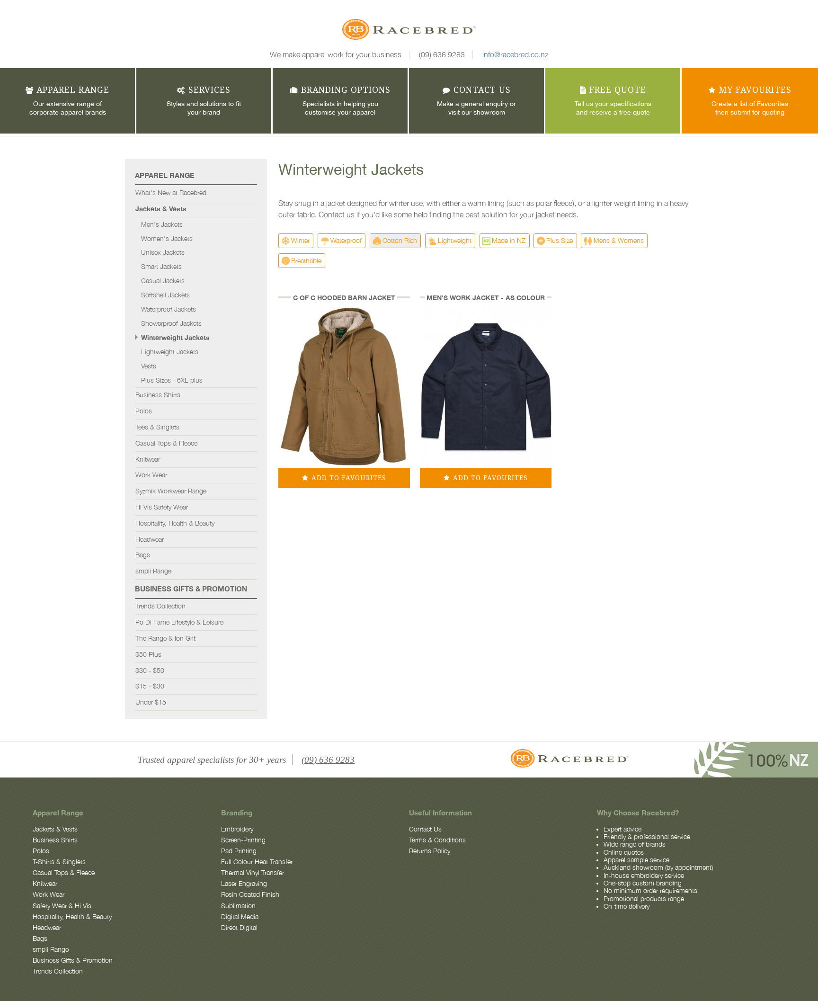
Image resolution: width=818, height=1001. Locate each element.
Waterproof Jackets (168, 309)
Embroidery (237, 829)
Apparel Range (165, 175)
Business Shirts (157, 395)
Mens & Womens (619, 240)
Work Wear (151, 475)
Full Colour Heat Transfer (257, 862)
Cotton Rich (399, 240)
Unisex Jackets (163, 252)
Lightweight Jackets (169, 352)
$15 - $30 (149, 686)
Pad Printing (239, 851)
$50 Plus (148, 654)
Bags (142, 555)
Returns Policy (429, 851)
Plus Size (559, 240)
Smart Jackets (161, 266)
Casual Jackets (163, 281)
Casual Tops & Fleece (166, 443)
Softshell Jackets (165, 295)
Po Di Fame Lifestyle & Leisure (179, 622)
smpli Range (153, 571)
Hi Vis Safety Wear (161, 507)
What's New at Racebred (170, 193)
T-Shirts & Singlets (59, 862)
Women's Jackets (167, 238)
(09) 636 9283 (442, 54)
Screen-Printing (243, 840)
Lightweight (454, 240)
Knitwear (147, 459)
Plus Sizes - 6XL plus (172, 380)
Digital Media (239, 917)
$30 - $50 (149, 670)
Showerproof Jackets (171, 323)
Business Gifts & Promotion (191, 588)
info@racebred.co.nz (515, 54)
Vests (148, 366)
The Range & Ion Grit (165, 638)
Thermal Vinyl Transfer (252, 872)
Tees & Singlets (157, 427)
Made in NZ (508, 240)
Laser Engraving (244, 883)
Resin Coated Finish (250, 894)
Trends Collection (160, 606)
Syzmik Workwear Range (170, 491)
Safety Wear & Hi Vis (62, 906)
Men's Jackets (162, 224)
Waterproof (346, 240)
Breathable (306, 261)
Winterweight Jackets (175, 337)
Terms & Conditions (437, 840)
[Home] (409, 31)
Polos (143, 411)
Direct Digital (239, 927)
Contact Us (425, 829)
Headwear (149, 539)
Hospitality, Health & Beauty (174, 523)
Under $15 (150, 702)
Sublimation (238, 906)
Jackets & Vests (161, 209)
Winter (300, 240)
